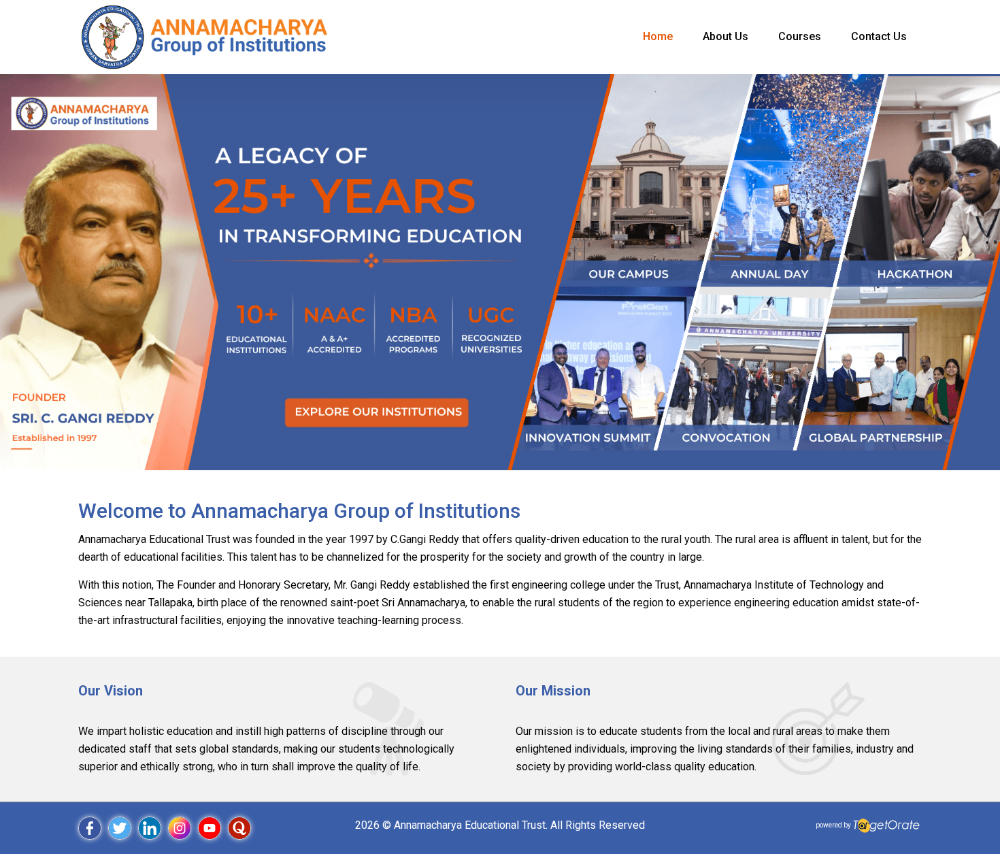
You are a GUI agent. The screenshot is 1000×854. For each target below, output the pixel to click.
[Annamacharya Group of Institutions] (204, 36)
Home (658, 36)
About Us (725, 36)
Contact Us (879, 36)
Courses (799, 36)
